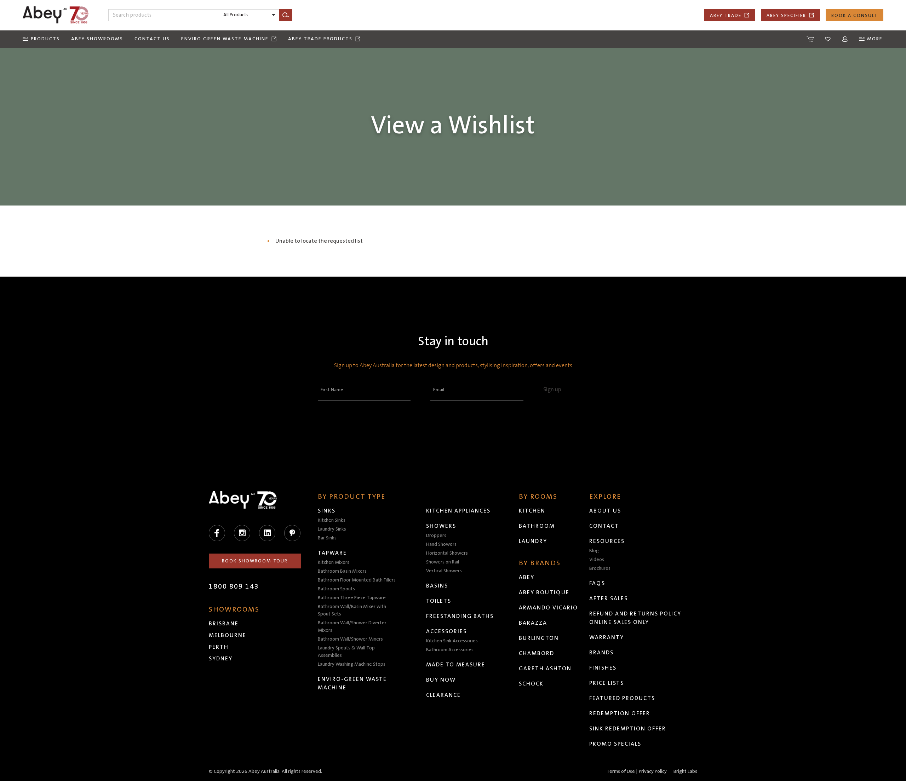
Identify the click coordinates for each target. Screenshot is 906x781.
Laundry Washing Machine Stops (351, 664)
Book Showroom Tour (255, 561)
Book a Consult (854, 15)
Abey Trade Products (320, 39)
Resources (607, 541)
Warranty (606, 637)
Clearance (443, 695)
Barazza (533, 623)
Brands (601, 652)
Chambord (536, 653)
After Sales (608, 598)
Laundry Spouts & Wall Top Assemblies (346, 651)
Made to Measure (455, 664)
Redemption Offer (619, 713)
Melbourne (227, 635)
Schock (531, 684)
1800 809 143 (234, 586)
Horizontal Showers (447, 553)
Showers (441, 526)
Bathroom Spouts (336, 589)
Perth (219, 647)
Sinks (327, 511)
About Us (605, 511)
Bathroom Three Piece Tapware (352, 598)
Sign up (552, 389)
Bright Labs (685, 771)
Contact (604, 526)
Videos (596, 559)
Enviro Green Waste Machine (225, 39)
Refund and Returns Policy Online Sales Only (635, 618)
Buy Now (441, 680)
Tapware (332, 553)
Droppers (436, 535)
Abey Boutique (544, 592)
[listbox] (249, 15)
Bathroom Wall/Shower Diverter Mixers (352, 626)
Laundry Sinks (332, 529)
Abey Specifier (786, 15)
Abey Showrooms (97, 39)
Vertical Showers (444, 571)
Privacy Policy (653, 771)
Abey (526, 577)
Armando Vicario (548, 607)
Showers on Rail (442, 562)
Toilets (438, 601)
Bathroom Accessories (450, 650)
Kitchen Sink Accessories (452, 641)
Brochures (599, 568)
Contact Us (152, 39)
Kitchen (532, 511)
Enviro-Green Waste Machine (352, 683)
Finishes (603, 668)
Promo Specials (615, 744)
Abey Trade (725, 15)
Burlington (539, 638)
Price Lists (606, 683)
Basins (437, 586)
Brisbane (224, 623)
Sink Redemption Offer (627, 728)
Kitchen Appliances (458, 511)
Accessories (446, 631)
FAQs (597, 583)
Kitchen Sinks (331, 520)
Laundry (533, 541)
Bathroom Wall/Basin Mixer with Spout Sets (352, 610)
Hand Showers (441, 544)
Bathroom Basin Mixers (342, 571)
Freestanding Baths (460, 616)
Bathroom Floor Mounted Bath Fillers (357, 580)
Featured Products (622, 698)
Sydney (221, 658)
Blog (594, 551)
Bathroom (537, 526)
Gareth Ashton (545, 668)
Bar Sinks (327, 538)
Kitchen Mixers (333, 562)
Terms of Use (621, 771)
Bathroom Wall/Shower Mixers (350, 639)
